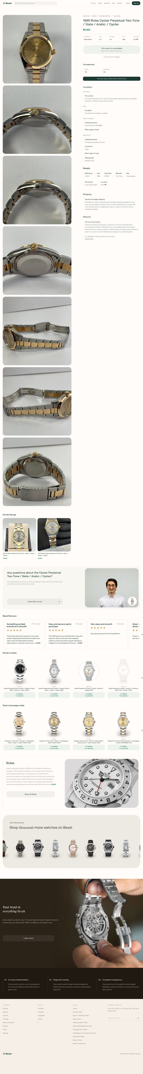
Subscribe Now (59, 547)
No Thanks (59, 552)
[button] (60, 526)
